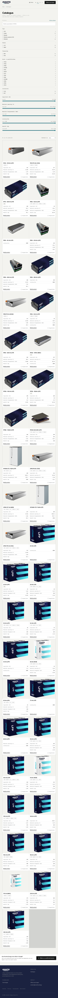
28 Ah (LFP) (33, 584)
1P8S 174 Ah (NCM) (8, 314)
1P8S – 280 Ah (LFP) (8, 277)
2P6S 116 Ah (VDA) (35, 468)
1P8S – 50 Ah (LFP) (35, 201)
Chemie (4, 42)
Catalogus (32, 971)
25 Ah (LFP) (33, 546)
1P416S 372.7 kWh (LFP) (9, 468)
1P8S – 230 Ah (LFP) (35, 240)
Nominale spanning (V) (8, 104)
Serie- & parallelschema (8, 59)
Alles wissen (52, 20)
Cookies (4, 988)
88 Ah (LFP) (6, 739)
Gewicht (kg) (5, 126)
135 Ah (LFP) (6, 816)
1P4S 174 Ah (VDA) (35, 163)
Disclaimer (22, 988)
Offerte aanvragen (50, 2)
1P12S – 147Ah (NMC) (35, 352)
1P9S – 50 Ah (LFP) (35, 314)
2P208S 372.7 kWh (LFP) (36, 507)
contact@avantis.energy (36, 984)
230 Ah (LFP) (6, 932)
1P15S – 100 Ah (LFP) (8, 391)
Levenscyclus (5, 118)
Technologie (5, 982)
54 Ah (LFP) (33, 623)
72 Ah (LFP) (33, 700)
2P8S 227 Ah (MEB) (8, 507)
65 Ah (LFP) (6, 700)
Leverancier (5, 88)
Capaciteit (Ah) (6, 96)
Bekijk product (6, 176)
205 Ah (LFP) (33, 893)
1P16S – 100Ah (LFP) (8, 430)
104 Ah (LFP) (6, 777)
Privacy (9, 988)
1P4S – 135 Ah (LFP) (8, 163)
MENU (32, 2)
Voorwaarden (16, 988)
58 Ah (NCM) (33, 662)
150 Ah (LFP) (6, 855)
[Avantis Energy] (6, 2)
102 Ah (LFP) (33, 739)
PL (42, 2)
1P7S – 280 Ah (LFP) (8, 201)
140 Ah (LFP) (33, 816)
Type (3, 28)
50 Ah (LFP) (6, 623)
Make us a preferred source (47, 958)
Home (3, 6)
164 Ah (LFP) (33, 855)
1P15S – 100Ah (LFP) (35, 391)
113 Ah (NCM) (33, 777)
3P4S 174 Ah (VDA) (8, 546)
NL (37, 2)
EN (35, 2)
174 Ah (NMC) (7, 893)
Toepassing (5, 51)
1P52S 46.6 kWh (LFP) (36, 430)
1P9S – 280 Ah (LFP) (8, 352)
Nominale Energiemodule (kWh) (10, 111)
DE (40, 2)
